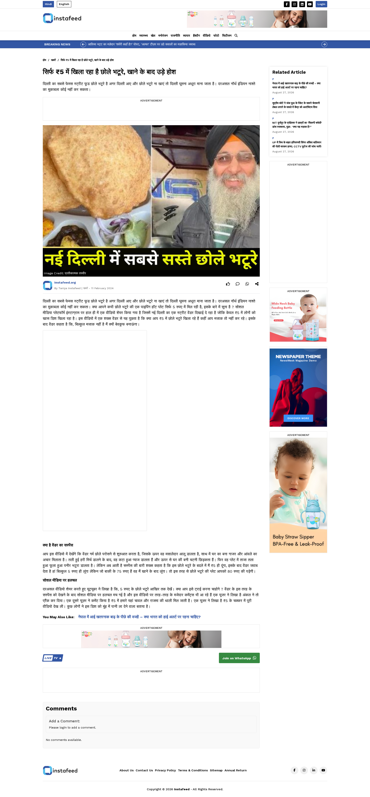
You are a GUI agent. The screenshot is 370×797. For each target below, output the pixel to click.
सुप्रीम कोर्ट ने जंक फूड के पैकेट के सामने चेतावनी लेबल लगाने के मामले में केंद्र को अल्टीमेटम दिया (296, 105)
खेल (153, 35)
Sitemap (216, 770)
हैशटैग (196, 35)
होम (134, 35)
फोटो (216, 35)
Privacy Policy (165, 770)
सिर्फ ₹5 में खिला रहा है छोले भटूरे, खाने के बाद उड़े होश (87, 60)
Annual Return (236, 770)
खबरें (53, 60)
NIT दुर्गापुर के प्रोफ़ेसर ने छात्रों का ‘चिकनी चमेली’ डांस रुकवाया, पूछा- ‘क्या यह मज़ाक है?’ (297, 124)
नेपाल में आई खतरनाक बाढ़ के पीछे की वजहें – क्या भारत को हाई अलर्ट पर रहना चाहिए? (139, 617)
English (64, 4)
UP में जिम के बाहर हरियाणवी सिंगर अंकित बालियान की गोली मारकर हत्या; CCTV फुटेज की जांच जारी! (296, 144)
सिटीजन (226, 35)
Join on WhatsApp (237, 658)
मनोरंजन (163, 35)
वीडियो (206, 35)
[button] (236, 36)
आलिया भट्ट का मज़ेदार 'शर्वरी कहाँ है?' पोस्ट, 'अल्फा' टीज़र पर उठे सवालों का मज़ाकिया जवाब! (141, 44)
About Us (126, 770)
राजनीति (175, 35)
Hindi (48, 4)
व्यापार (186, 35)
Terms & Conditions (193, 770)
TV (51, 658)
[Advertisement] (151, 111)
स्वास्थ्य (143, 35)
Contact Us (144, 770)
